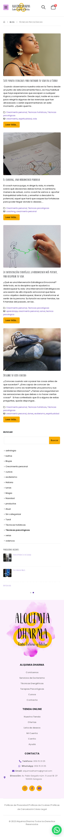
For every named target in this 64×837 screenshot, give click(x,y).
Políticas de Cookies (39, 805)
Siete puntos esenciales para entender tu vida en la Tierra (30, 81)
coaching (10, 211)
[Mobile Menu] (6, 7)
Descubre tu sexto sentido (14, 375)
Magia (9, 493)
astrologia (11, 450)
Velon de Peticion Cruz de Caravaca (22, 555)
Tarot (8, 519)
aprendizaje (12, 311)
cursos (9, 471)
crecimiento (12, 118)
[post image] (32, 54)
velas (8, 535)
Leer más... (11, 124)
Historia (9, 482)
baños (9, 456)
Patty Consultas (7, 585)
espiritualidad (25, 118)
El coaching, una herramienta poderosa (21, 180)
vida (35, 118)
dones (30, 413)
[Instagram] (25, 788)
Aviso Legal (41, 809)
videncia (10, 540)
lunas (8, 487)
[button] (43, 7)
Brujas (9, 461)
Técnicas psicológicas (38, 208)
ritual (8, 509)
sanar (42, 311)
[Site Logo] (21, 7)
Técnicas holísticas (37, 112)
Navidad (10, 498)
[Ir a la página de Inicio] (4, 22)
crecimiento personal (26, 211)
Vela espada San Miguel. (19, 570)
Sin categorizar (13, 514)
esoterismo (39, 413)
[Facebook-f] (32, 788)
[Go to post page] (7, 558)
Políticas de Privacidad (16, 805)
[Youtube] (39, 788)
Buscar (8, 432)
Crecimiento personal (16, 112)
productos (11, 503)
